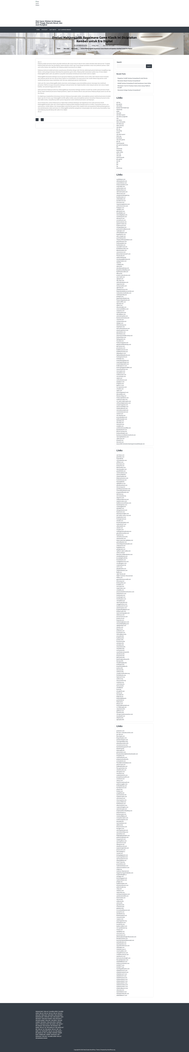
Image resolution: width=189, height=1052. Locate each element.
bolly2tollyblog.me (121, 698)
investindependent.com (122, 364)
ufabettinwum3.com (121, 977)
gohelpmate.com (120, 549)
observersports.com (121, 805)
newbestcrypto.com (121, 796)
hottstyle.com (120, 358)
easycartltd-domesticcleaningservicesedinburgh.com (130, 444)
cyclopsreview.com (121, 321)
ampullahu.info (120, 648)
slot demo (119, 120)
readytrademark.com (122, 408)
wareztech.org (120, 773)
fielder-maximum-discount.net (124, 575)
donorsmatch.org (121, 680)
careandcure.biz (120, 917)
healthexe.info (120, 638)
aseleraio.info (120, 901)
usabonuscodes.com (122, 399)
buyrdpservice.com (121, 787)
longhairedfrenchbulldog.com (124, 810)
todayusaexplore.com (122, 184)
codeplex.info (120, 264)
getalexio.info (120, 908)
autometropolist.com (122, 316)
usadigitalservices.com (122, 561)
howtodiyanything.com (122, 360)
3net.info (118, 262)
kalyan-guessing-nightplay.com (124, 540)
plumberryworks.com (122, 938)
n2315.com (119, 567)
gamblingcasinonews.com (123, 488)
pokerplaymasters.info (122, 743)
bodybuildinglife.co (121, 874)
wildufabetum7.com (121, 995)
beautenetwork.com (121, 429)
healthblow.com (120, 547)
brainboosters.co (121, 197)
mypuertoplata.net (121, 476)
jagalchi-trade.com (121, 223)
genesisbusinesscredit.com (123, 579)
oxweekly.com (120, 590)
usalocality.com (120, 186)
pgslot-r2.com (120, 385)
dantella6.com (120, 508)
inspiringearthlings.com (122, 362)
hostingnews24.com (121, 357)
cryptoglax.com (120, 230)
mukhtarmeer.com (121, 374)
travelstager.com (120, 597)
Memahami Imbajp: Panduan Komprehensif (129, 90)
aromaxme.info (120, 650)
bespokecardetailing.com (123, 270)
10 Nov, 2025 (95, 45)
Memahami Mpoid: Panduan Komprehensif (129, 80)
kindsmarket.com (121, 583)
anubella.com (120, 426)
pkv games (119, 104)
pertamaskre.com (121, 752)
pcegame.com (120, 383)
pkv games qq (51, 1027)
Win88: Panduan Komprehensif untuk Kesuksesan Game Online (134, 83)
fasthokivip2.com (121, 803)
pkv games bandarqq (122, 145)
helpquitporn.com (121, 353)
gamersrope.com (120, 764)
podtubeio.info (120, 664)
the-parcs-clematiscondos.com (124, 732)
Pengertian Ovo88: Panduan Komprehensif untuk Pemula (132, 78)
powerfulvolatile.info (121, 666)
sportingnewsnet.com (122, 830)
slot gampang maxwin (41, 1038)
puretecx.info (119, 639)
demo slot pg (120, 125)
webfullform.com (121, 483)
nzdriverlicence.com (121, 380)
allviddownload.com (121, 485)
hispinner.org (119, 535)
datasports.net (120, 844)
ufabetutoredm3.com (122, 984)
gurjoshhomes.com (121, 241)
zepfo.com (119, 390)
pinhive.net (119, 693)
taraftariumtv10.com (122, 606)
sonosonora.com (121, 252)
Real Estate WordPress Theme (92, 1049)
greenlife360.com (121, 471)
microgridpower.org (121, 928)
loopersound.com (121, 225)
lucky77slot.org (120, 862)
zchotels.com (120, 388)
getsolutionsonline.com (122, 533)
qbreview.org (119, 494)
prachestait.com (120, 632)
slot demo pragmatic (122, 116)
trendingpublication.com (122, 968)
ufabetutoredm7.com (122, 986)
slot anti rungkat (40, 1020)
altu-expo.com (120, 280)
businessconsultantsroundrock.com (126, 435)
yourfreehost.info (121, 238)
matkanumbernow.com (122, 499)
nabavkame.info (120, 709)
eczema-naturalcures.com (123, 275)
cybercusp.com (120, 438)
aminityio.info (120, 643)
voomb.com (119, 853)
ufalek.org (119, 869)
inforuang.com (120, 581)
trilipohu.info (119, 717)
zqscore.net (119, 899)
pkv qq (118, 129)
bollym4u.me (119, 696)
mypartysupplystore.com (123, 204)
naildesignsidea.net (121, 294)
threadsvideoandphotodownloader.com (127, 754)
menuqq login (39, 1011)
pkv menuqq (39, 1025)
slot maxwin (56, 1016)
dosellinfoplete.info (121, 662)
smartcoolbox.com (121, 951)
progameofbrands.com (122, 492)
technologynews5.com (122, 392)
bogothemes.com (121, 234)
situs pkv (118, 113)
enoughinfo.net (120, 691)
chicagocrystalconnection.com (124, 714)
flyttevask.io (119, 701)
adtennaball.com (120, 526)
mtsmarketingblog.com (122, 623)
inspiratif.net (119, 458)
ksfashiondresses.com (122, 885)
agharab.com (119, 287)
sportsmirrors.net (121, 842)
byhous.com (119, 703)
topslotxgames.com (121, 504)
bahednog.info (120, 748)
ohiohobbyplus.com (121, 232)
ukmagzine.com (120, 771)
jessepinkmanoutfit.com (122, 777)
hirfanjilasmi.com (121, 922)
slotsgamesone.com (121, 510)
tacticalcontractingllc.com (123, 958)
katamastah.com (120, 897)
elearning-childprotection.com (124, 554)
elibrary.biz (119, 273)
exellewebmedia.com (121, 766)
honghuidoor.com (121, 517)
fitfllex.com (119, 577)
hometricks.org (120, 924)
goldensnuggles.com (121, 784)
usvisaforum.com (121, 220)
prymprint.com (120, 912)
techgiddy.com (120, 755)
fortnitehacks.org (121, 675)
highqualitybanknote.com (123, 355)
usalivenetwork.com (121, 757)
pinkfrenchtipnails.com (122, 837)
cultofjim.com (120, 209)
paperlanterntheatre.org (122, 298)
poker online (119, 152)
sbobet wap (42, 1034)
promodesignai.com (121, 417)
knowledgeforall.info (121, 558)
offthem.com (119, 462)
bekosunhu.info (120, 657)
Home (38, 29)
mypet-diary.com (120, 588)
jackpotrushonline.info (122, 759)
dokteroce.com (120, 614)
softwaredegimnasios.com (123, 403)
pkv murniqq (46, 1025)
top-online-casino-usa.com (123, 515)
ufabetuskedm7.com (121, 983)
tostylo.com (119, 791)
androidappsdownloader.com (124, 543)
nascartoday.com (121, 376)
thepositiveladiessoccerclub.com (125, 291)
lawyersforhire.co (121, 812)
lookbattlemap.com (121, 786)
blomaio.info (119, 661)
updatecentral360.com (122, 896)
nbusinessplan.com (121, 469)
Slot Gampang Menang (64, 29)
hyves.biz (118, 689)
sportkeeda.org (120, 913)
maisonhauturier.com (122, 369)
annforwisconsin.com (122, 206)
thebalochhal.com (121, 190)
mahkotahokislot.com (122, 865)
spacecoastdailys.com (122, 406)
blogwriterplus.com (121, 738)
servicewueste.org (121, 496)
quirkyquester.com (121, 944)
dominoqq (119, 109)
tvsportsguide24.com (122, 857)
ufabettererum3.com (121, 970)
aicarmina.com (120, 202)
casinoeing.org (120, 684)
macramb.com (120, 586)
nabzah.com (119, 527)
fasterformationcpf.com (122, 782)
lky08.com (119, 572)
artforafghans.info (121, 634)
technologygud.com (121, 878)
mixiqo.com (119, 929)
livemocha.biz (120, 685)
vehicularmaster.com (122, 191)
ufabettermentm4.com (122, 972)
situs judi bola (58, 1015)
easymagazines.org (121, 920)
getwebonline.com (121, 568)
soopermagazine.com (122, 404)
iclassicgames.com (121, 800)
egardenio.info (120, 904)
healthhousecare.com (122, 349)
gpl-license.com (120, 346)
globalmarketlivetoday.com (123, 344)
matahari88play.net (121, 816)
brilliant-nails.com (121, 611)
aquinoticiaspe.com (121, 809)
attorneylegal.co (120, 851)
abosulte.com (120, 422)
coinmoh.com (120, 319)
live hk (118, 132)
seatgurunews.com (121, 261)
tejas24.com (119, 629)
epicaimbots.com (121, 332)
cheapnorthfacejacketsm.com (124, 239)
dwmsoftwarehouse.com (123, 328)
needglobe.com (120, 931)
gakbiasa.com (120, 710)
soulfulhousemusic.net (122, 954)
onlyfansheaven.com (121, 570)
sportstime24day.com (122, 832)
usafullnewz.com (120, 179)
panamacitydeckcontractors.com (125, 591)
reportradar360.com (121, 602)
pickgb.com (119, 881)
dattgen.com (119, 323)
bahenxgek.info (120, 750)
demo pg (118, 136)
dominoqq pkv (120, 143)
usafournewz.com (121, 188)
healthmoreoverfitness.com (123, 503)
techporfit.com (120, 465)
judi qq (118, 102)
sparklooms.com (120, 956)
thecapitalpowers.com (122, 959)
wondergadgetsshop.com (123, 259)
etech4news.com (120, 333)
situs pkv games (120, 139)
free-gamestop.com (121, 768)
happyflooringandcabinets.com (124, 872)
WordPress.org (111, 1049)
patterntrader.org (121, 887)
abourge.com (119, 303)
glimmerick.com (120, 211)
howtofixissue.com (121, 480)
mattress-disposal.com (122, 871)
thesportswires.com (121, 826)
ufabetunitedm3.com (122, 979)
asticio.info (119, 903)
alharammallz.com (121, 307)
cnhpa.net (119, 888)
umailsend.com (120, 778)
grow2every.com (120, 348)
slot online (119, 106)
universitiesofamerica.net (123, 490)
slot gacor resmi (44, 1023)
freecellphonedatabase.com (123, 762)
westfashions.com (121, 593)
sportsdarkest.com (121, 823)
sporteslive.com (120, 833)
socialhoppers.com (121, 563)
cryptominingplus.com (122, 807)
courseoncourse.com (122, 745)
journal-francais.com (122, 616)
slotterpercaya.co (121, 949)
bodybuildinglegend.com (123, 609)
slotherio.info (120, 671)
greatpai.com (119, 296)
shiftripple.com (120, 947)
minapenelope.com (121, 227)
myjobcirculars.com (121, 501)
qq (117, 166)
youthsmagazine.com (122, 819)
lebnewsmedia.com (121, 250)
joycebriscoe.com (121, 200)
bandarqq (119, 138)
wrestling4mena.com (122, 556)
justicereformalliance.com (123, 229)
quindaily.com (120, 420)
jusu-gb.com (119, 734)
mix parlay (119, 130)
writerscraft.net (120, 552)
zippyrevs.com (120, 497)
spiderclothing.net (121, 257)
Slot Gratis (53, 29)
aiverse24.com (120, 424)
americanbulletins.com (122, 309)
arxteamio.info (120, 906)
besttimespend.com (121, 915)
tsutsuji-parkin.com (121, 286)
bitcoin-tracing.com (121, 431)
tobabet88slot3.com (121, 961)
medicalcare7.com (121, 524)
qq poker (49, 1032)
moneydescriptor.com (122, 817)
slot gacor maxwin (47, 1018)
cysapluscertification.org (123, 673)
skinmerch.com (120, 218)
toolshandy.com (120, 595)
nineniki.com (119, 520)
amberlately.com (120, 199)
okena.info (119, 266)
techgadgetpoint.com (122, 855)
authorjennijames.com (122, 282)
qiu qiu (118, 161)
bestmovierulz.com (121, 222)
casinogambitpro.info (122, 741)
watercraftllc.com (121, 301)
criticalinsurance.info (122, 536)
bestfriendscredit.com (122, 271)
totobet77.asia (120, 965)
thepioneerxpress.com (122, 478)
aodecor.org (119, 678)
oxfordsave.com (120, 798)
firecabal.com (120, 341)
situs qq (118, 154)
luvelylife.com (120, 584)
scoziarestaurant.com (122, 412)
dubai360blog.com (121, 860)
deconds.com (120, 442)
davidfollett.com (120, 213)
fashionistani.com (121, 337)
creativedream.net (121, 565)
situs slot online (51, 1022)
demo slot (44, 1015)
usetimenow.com (120, 545)
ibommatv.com (120, 464)
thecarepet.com (120, 736)
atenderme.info (120, 654)
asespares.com (120, 310)
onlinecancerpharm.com (122, 867)
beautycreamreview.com (122, 317)
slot (117, 118)
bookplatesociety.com (122, 248)
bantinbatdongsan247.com (123, 746)
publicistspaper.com (121, 419)
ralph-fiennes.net (120, 574)
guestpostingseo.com (122, 739)
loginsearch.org (120, 677)
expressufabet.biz (121, 474)
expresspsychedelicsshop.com (124, 335)
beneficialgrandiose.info (122, 659)
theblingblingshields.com (123, 835)
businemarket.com (121, 814)
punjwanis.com (120, 730)
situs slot (38, 1015)
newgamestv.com (121, 839)
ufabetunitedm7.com (122, 981)
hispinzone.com (120, 511)
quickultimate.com (121, 942)
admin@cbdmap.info (81, 45)
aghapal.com (119, 278)
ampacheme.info (120, 646)
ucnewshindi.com (121, 761)
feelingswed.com (120, 339)
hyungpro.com (120, 828)
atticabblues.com (121, 314)
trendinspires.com (121, 598)
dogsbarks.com (120, 326)
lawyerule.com (120, 620)
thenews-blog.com (121, 396)
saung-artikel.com (121, 801)
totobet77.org (120, 967)
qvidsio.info (119, 668)
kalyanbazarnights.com (122, 513)
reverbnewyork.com (121, 216)
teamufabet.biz (120, 481)
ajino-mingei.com (121, 236)
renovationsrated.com (122, 410)
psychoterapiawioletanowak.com (125, 940)
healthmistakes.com (121, 883)
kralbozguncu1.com (121, 365)
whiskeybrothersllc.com (122, 993)
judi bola (55, 1032)
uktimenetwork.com (121, 181)
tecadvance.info (120, 641)
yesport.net (119, 789)
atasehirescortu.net (121, 846)
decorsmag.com (120, 487)
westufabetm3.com (121, 991)
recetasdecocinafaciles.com (123, 293)
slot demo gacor (120, 114)
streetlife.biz (119, 687)
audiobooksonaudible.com (123, 428)
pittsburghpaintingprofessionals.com (126, 936)
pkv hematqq (54, 1025)
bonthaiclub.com (120, 245)
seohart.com (119, 413)
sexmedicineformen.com (122, 945)
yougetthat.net (120, 793)
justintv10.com (120, 618)
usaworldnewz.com (121, 183)
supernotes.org (120, 892)
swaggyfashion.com (121, 604)
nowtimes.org (120, 682)
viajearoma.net (120, 284)
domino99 (45, 1031)
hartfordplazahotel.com (122, 705)
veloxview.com (120, 990)
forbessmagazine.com (122, 342)
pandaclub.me (120, 700)
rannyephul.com (120, 600)
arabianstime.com (121, 312)
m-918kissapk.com (121, 707)
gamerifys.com (120, 456)
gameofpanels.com (121, 542)
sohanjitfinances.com (122, 952)
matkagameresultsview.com (123, 531)
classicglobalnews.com (122, 436)
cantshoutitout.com (121, 472)
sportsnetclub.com (121, 794)
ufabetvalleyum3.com (122, 988)
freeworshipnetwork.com (123, 300)
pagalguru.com (120, 381)
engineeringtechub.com (122, 848)
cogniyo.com (119, 919)
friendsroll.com (120, 255)
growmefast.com (121, 864)
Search (119, 62)
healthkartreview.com (122, 351)
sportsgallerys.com (121, 841)
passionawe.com (120, 935)
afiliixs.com (119, 305)
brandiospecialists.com (122, 522)
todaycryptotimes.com (122, 397)
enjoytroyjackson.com (122, 330)
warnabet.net (119, 694)
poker (117, 111)
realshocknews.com (121, 880)
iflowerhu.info (120, 712)
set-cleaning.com (120, 415)
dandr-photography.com (123, 613)
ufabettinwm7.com (121, 975)
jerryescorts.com (120, 849)
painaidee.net (120, 821)
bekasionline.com (121, 467)
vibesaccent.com (120, 193)
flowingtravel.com (121, 519)
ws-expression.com (121, 387)
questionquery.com (121, 607)
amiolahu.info (120, 645)
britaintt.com (119, 440)
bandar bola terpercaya (122, 107)
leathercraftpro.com (121, 926)
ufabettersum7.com (121, 974)
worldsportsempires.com (123, 894)
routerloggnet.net (121, 506)
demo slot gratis (120, 122)
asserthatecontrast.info (122, 652)
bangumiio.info (120, 655)
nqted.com (119, 378)
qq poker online (53, 1011)
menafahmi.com (120, 373)
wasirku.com (119, 627)
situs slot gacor (57, 1018)
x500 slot (46, 1016)
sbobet (48, 1034)
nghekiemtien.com (121, 625)
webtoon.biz (119, 825)
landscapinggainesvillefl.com (124, 367)
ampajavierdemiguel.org (122, 195)
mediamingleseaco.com (122, 622)
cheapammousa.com (122, 289)
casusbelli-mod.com (121, 246)
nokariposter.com (121, 538)
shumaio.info (119, 670)
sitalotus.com (120, 890)
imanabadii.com (120, 716)
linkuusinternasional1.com (123, 254)
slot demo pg (120, 123)
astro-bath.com (120, 277)
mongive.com (120, 529)
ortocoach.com (120, 933)
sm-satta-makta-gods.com (123, 401)
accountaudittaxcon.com (123, 910)
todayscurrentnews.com (122, 963)
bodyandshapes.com (122, 433)
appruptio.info (120, 719)
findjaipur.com (120, 207)
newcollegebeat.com (121, 214)
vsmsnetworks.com (121, 460)
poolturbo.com (120, 630)
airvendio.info (120, 636)
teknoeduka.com (120, 394)
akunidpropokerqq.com (122, 268)
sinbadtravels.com (121, 770)
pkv (117, 146)
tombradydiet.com (121, 243)
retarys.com (119, 780)
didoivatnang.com (121, 325)
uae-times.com (120, 455)
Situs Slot (44, 29)
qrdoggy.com (120, 876)
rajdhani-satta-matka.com (123, 551)
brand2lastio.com (121, 559)
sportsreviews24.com (122, 858)
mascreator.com (120, 371)
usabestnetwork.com (122, 775)
